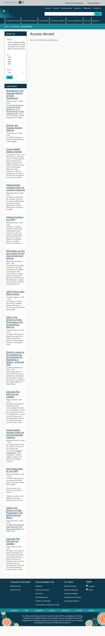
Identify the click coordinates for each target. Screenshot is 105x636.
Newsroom (77, 8)
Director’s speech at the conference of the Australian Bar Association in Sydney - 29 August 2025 (15, 358)
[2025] (15, 62)
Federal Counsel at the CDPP (14, 218)
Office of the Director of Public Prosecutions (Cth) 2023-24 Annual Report (14, 512)
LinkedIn (92, 586)
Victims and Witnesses (74, 21)
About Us (48, 8)
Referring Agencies (41, 597)
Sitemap (91, 610)
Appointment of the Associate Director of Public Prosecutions (14, 94)
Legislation (38, 586)
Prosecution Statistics (58, 21)
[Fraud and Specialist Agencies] (15, 42)
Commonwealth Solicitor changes (14, 150)
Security (79, 610)
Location (9, 69)
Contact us (14, 610)
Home (6, 26)
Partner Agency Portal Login (74, 3)
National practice (15, 586)
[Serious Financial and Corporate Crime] (15, 49)
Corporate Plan (15, 590)
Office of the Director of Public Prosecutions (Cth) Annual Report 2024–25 (14, 322)
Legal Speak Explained (71, 601)
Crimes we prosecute (42, 590)
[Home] (6, 11)
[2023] (15, 57)
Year (7, 54)
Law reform (39, 593)
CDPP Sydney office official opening (15, 292)
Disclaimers (65, 610)
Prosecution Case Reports (72, 597)
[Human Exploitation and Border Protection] (15, 44)
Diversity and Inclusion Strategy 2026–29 (14, 128)
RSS (26, 610)
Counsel (87, 21)
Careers (56, 8)
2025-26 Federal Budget (14, 452)
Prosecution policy (70, 586)
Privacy (52, 610)
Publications (87, 8)
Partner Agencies (66, 8)
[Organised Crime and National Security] (15, 47)
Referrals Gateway (94, 3)
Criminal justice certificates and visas (47, 605)
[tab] (20, 2)
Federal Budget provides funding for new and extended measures (15, 433)
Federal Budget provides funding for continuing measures (15, 187)
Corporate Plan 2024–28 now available (13, 541)
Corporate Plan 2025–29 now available (13, 394)
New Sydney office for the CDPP (14, 470)
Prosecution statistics (71, 593)
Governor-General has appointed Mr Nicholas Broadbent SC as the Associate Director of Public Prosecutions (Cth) (15, 109)
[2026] (15, 64)
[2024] (15, 59)
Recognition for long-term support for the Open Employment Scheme (15, 254)
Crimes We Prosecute (29, 21)
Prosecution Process (13, 21)
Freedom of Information (43, 601)
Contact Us (96, 8)
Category (9, 39)
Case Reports (43, 21)
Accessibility (39, 610)
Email (91, 590)
